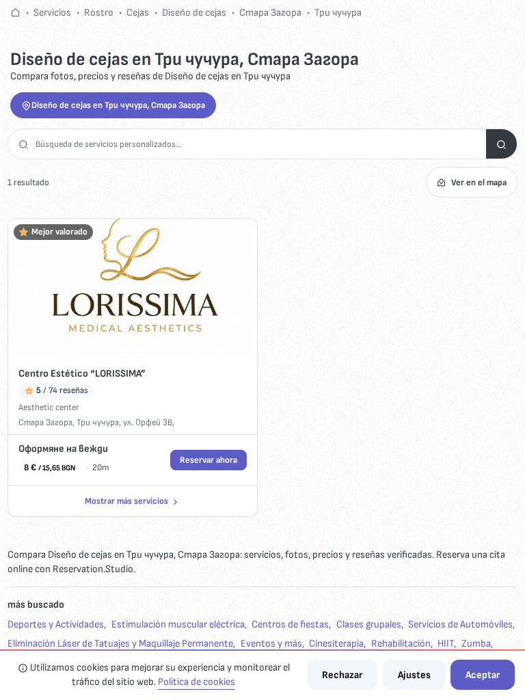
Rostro (98, 12)
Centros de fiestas (290, 624)
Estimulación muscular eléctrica (178, 624)
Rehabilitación (401, 643)
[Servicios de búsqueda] (501, 144)
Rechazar (342, 675)
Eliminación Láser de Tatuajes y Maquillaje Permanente (120, 643)
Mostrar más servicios (126, 501)
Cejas (137, 12)
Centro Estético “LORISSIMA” (82, 373)
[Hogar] (15, 12)
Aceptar (483, 675)
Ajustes (414, 675)
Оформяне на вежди (63, 448)
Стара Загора (270, 12)
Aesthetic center (48, 407)
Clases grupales (368, 624)
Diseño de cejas (194, 12)
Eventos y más (271, 643)
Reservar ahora (208, 460)
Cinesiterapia (336, 643)
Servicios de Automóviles (460, 624)
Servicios (52, 12)
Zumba (476, 643)
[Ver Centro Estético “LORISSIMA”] (132, 288)
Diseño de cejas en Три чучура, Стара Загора (118, 105)
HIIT (446, 643)
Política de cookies (196, 681)
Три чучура (338, 12)
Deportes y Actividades (56, 624)
